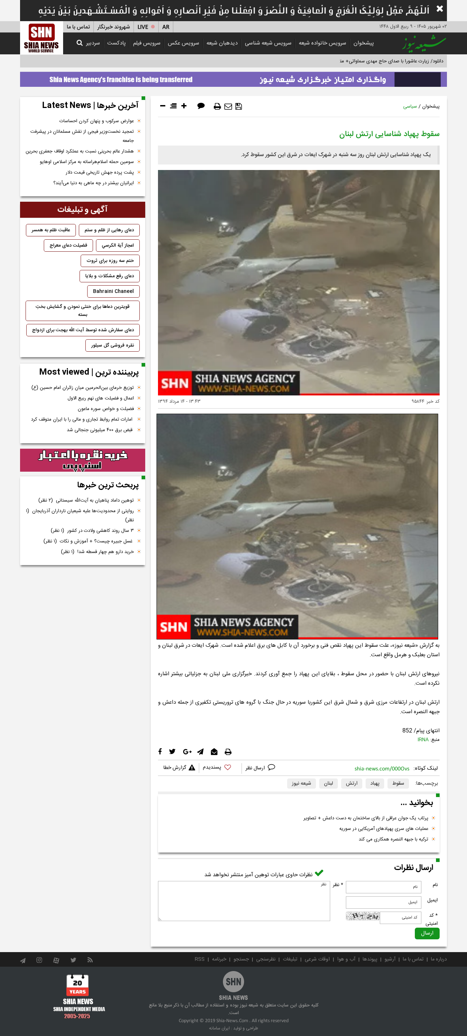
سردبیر (93, 43)
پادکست (116, 43)
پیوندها (370, 959)
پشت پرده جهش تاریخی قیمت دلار (100, 173)
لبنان (328, 783)
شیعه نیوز (301, 783)
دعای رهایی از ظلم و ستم (109, 230)
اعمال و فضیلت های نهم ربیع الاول (100, 398)
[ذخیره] (238, 106)
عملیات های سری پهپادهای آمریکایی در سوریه (383, 829)
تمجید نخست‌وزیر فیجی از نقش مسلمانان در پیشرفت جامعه (82, 136)
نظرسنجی (265, 959)
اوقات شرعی (317, 959)
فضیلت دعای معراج (68, 245)
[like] (220, 768)
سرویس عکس (183, 43)
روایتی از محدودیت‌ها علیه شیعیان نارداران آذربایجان (80, 515)
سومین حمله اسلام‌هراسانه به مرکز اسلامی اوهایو (87, 162)
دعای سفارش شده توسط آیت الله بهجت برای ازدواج (83, 330)
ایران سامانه (219, 1028)
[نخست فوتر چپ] (79, 996)
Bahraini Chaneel (113, 291)
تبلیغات (290, 959)
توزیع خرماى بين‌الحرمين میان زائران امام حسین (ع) (82, 388)
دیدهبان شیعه (222, 43)
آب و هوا (346, 959)
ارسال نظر (256, 768)
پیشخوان (364, 43)
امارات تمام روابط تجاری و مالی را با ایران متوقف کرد (82, 419)
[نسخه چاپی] (217, 106)
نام (435, 885)
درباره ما (439, 959)
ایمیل (432, 900)
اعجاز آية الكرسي (118, 245)
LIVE (143, 27)
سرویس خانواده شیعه (322, 43)
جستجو (241, 959)
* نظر (338, 885)
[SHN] (41, 37)
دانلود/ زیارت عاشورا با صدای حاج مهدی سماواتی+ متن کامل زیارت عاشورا (371, 61)
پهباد (374, 783)
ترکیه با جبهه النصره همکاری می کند (393, 839)
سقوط (398, 783)
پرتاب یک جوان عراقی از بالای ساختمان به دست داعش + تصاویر (366, 818)
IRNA (423, 740)
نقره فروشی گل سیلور (112, 345)
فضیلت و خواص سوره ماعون (106, 409)
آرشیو (390, 959)
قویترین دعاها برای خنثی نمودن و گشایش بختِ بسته (83, 311)
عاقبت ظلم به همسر (51, 230)
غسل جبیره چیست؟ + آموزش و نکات (88, 541)
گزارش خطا (174, 768)
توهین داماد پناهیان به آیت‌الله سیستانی (86, 500)
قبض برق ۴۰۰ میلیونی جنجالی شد (100, 430)
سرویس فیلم (147, 43)
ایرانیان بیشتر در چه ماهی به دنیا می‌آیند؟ (93, 183)
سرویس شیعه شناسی (268, 43)
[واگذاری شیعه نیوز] (233, 77)
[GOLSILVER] (82, 460)
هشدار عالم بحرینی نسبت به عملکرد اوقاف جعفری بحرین (80, 151)
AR (165, 27)
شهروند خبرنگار (113, 27)
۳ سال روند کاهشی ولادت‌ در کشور (92, 531)
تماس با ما (78, 27)
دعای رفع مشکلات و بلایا (109, 276)
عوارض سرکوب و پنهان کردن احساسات (96, 121)
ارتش (352, 783)
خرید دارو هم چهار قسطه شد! (97, 552)
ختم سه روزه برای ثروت (110, 261)
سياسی (410, 107)
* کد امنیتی (431, 920)
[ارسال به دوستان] (228, 106)
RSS (200, 959)
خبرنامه (219, 959)
